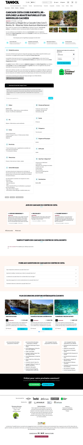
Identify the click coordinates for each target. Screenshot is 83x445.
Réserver (22, 329)
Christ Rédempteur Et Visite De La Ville (33, 357)
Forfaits (30, 5)
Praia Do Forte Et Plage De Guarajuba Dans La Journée (32, 369)
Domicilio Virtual (16, 411)
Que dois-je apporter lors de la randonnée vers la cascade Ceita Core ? (22, 280)
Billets (71, 5)
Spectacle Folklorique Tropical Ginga (32, 346)
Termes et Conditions (67, 408)
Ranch (7, 197)
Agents (63, 2)
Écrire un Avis (9, 230)
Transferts (46, 5)
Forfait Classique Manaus (69, 370)
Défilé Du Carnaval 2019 (69, 348)
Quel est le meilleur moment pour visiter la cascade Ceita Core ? (21, 273)
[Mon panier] (72, 2)
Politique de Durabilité (67, 409)
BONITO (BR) (9, 108)
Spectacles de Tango (38, 5)
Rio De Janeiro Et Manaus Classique (69, 363)
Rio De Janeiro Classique (69, 368)
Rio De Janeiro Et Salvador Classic (70, 351)
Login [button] (56, 2)
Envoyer (51, 98)
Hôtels (67, 5)
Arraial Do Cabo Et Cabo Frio (32, 362)
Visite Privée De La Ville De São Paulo (33, 360)
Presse (67, 411)
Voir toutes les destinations (15, 5)
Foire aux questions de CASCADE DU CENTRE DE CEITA (42, 263)
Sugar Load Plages (30, 351)
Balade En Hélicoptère (31, 367)
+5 (74, 12)
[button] (47, 2)
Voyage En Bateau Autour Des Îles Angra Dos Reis (32, 354)
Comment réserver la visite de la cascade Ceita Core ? (18, 283)
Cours (63, 5)
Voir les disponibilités (64, 63)
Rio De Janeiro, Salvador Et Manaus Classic (70, 360)
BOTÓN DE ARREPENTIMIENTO (41, 436)
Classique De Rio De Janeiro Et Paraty (71, 354)
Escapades (52, 5)
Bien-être (12, 197)
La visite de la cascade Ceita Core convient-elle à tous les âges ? (20, 276)
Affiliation (67, 406)
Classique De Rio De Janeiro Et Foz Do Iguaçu (71, 366)
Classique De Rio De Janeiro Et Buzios (71, 346)
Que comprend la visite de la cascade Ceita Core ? (17, 269)
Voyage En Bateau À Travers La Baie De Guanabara (33, 364)
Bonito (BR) (38, 183)
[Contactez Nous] (68, 2)
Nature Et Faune (20, 197)
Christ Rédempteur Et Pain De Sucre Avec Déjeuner (32, 349)
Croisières (58, 5)
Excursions (25, 5)
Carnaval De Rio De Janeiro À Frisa (70, 357)
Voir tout (18, 230)
